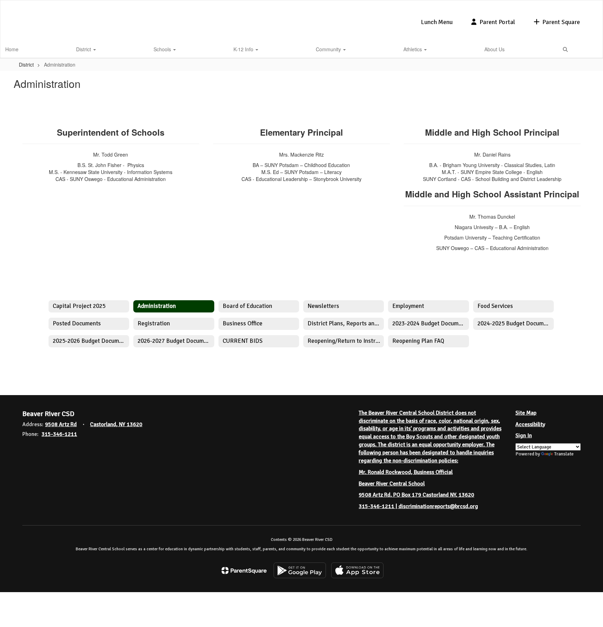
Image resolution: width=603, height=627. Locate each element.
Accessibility (530, 424)
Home (11, 49)
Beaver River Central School (392, 483)
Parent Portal (497, 22)
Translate (564, 454)
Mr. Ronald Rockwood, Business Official (406, 472)
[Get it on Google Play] (300, 570)
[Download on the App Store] (357, 570)
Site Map (525, 412)
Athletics (413, 49)
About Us (494, 49)
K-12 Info (244, 49)
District (84, 49)
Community (329, 49)
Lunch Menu (437, 22)
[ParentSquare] (244, 570)
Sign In (523, 435)
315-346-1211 (59, 434)
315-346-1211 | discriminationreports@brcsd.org (418, 506)
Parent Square (561, 22)
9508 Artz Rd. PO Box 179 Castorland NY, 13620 (416, 494)
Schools (163, 49)
